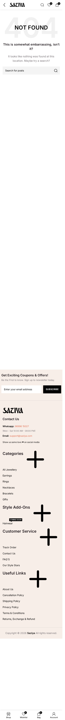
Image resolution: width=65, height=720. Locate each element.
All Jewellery (10, 469)
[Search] (42, 4)
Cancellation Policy (13, 595)
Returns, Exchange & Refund (19, 618)
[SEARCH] (56, 71)
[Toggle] (35, 459)
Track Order (9, 547)
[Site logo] (17, 4)
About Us (8, 589)
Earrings (7, 475)
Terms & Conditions (13, 613)
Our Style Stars (11, 565)
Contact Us (9, 553)
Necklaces (9, 487)
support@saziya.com (21, 435)
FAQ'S (6, 559)
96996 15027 (22, 426)
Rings (6, 481)
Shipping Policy (11, 601)
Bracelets (8, 493)
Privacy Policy (11, 607)
